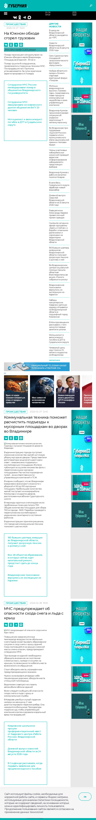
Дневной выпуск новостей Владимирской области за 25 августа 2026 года (59, 200)
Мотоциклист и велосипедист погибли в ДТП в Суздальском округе (25, 122)
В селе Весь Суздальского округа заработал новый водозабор (59, 186)
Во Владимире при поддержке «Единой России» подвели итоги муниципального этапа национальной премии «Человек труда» (59, 136)
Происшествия (16, 24)
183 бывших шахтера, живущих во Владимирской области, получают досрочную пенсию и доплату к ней (59, 254)
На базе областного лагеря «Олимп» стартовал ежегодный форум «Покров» (58, 76)
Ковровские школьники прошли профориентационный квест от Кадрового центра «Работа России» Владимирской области (24, 732)
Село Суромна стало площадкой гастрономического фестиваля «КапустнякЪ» (58, 61)
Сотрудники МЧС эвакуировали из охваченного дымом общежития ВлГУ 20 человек (25, 106)
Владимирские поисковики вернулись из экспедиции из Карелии (56, 290)
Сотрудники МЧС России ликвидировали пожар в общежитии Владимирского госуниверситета (24, 88)
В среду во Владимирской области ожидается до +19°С (58, 34)
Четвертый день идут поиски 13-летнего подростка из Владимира (58, 351)
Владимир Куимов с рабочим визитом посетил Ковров (59, 174)
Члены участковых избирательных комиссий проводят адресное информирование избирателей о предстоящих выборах (59, 158)
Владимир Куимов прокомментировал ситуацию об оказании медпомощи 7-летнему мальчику (58, 116)
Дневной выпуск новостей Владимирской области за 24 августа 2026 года (24, 751)
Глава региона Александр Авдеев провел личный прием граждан (58, 214)
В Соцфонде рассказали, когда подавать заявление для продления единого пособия (25, 766)
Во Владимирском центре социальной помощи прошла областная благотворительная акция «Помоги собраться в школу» (58, 272)
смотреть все (54, 360)
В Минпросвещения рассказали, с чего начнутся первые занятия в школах (59, 326)
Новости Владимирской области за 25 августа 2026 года (59, 46)
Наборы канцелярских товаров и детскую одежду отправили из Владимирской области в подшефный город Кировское (58, 308)
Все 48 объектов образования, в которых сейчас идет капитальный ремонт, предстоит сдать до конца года (25, 560)
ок (85, 796)
